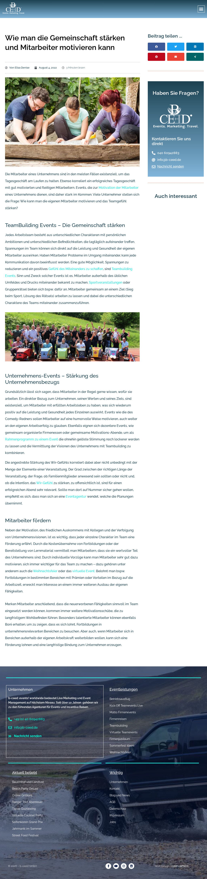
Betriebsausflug (120, 699)
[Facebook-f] (108, 866)
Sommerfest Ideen (122, 745)
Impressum (117, 815)
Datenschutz (118, 808)
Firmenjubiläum (120, 739)
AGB (112, 802)
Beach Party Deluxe (25, 788)
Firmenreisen (118, 719)
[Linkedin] (131, 866)
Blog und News (120, 795)
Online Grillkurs (22, 795)
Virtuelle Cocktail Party (27, 815)
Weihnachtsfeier (45, 571)
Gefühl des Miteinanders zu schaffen (76, 269)
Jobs (113, 822)
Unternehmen (20, 689)
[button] (201, 9)
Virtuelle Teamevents (123, 732)
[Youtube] (116, 866)
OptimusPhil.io (180, 865)
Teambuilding (119, 725)
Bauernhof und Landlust (28, 782)
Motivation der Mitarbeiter (118, 188)
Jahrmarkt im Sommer (27, 828)
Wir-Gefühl (44, 483)
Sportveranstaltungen (105, 282)
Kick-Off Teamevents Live (126, 705)
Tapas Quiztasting (24, 808)
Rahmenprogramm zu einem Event (31, 439)
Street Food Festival (25, 835)
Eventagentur (76, 496)
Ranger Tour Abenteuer (27, 802)
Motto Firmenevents (123, 712)
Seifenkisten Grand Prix (27, 822)
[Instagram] (124, 866)
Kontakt (115, 788)
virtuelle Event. (83, 571)
